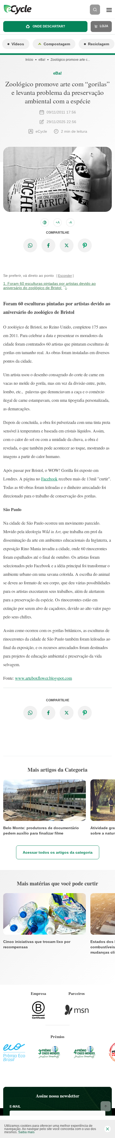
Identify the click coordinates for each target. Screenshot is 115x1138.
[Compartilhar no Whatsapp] (30, 245)
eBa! (42, 59)
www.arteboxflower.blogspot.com (43, 678)
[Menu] (109, 10)
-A (70, 222)
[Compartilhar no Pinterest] (85, 245)
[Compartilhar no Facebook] (48, 245)
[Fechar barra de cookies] (107, 1129)
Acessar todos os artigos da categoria (58, 852)
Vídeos (17, 44)
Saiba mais (26, 1132)
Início (29, 59)
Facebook (49, 478)
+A (58, 222)
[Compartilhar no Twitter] (67, 245)
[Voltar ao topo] (106, 1106)
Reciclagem (98, 44)
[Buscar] (95, 10)
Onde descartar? (48, 26)
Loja (103, 26)
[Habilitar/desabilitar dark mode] (44, 222)
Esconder (65, 276)
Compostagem (57, 44)
